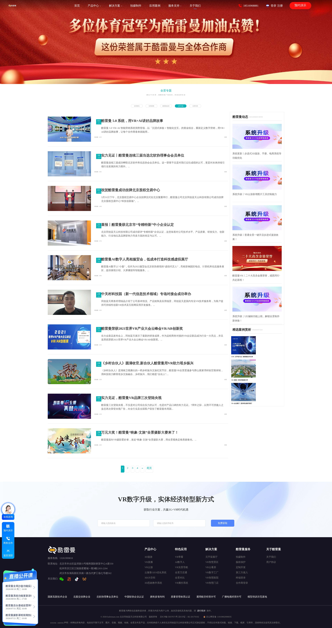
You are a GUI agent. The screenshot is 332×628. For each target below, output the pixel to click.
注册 (280, 5)
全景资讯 (137, 106)
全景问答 (195, 106)
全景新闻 (151, 106)
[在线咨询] (8, 509)
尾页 (149, 468)
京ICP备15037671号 (169, 617)
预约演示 (300, 5)
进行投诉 (201, 611)
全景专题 (166, 90)
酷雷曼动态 (166, 106)
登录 (273, 5)
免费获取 (222, 523)
